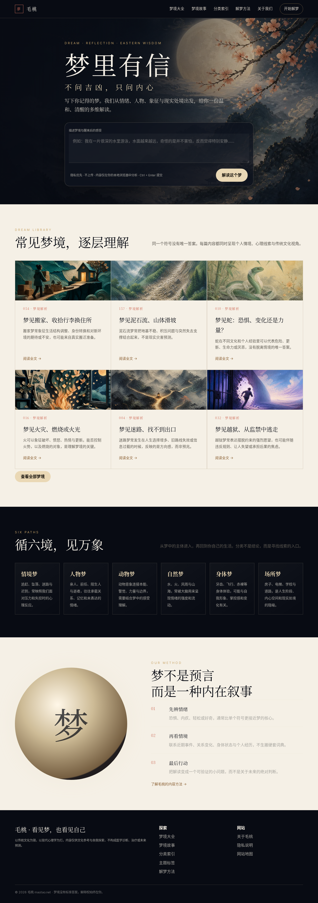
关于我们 (265, 8)
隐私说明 (245, 845)
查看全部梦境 (33, 476)
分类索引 (221, 8)
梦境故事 (199, 8)
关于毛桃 (245, 836)
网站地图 (245, 853)
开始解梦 (291, 8)
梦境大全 (176, 8)
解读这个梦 (232, 175)
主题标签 (167, 862)
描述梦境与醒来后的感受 (85, 130)
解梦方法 (243, 8)
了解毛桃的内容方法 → (169, 784)
